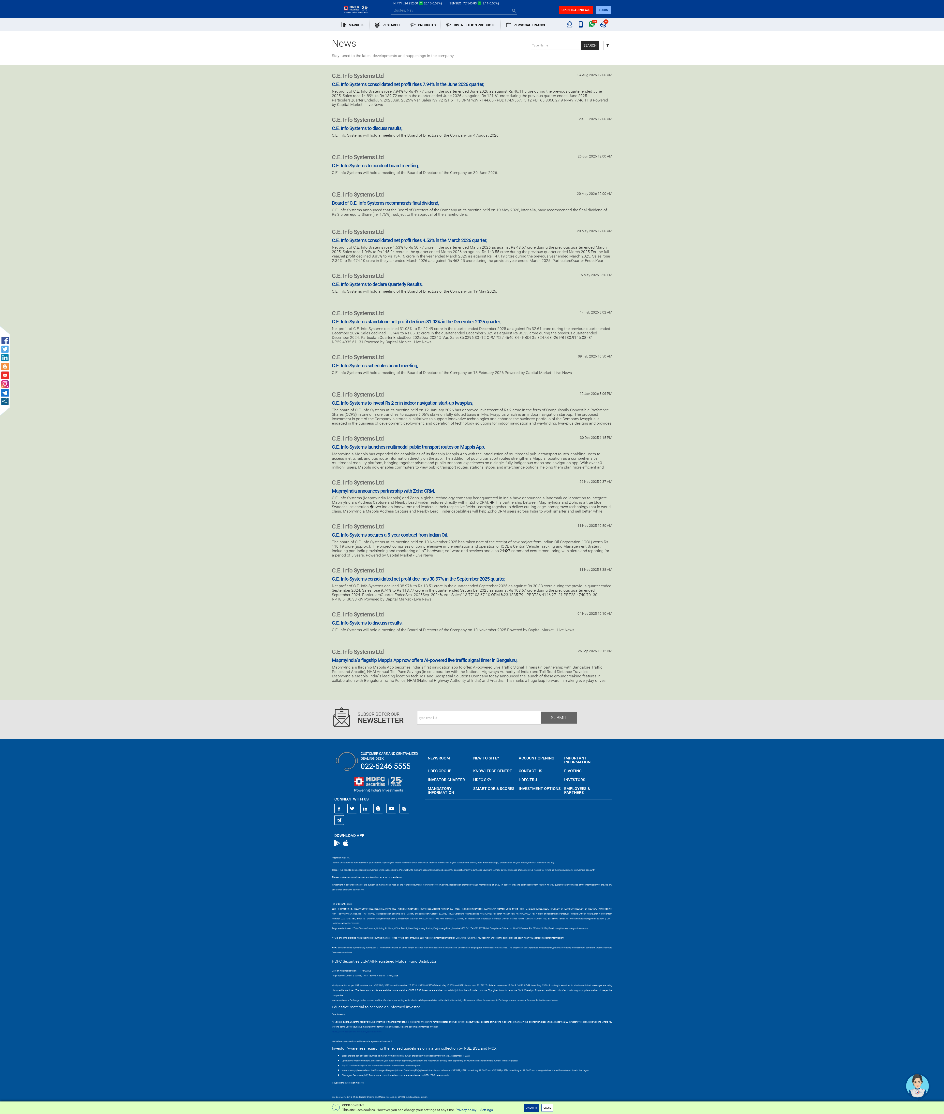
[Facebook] (339, 809)
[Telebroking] (569, 24)
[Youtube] (391, 809)
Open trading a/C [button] (575, 10)
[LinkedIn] (365, 809)
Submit (559, 717)
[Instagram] (404, 809)
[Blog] (378, 809)
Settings (486, 1110)
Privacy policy (466, 1110)
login (603, 10)
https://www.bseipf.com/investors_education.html (357, 1031)
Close (547, 1107)
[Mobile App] (580, 24)
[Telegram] (339, 820)
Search (590, 45)
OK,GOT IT (531, 1107)
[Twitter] (352, 809)
